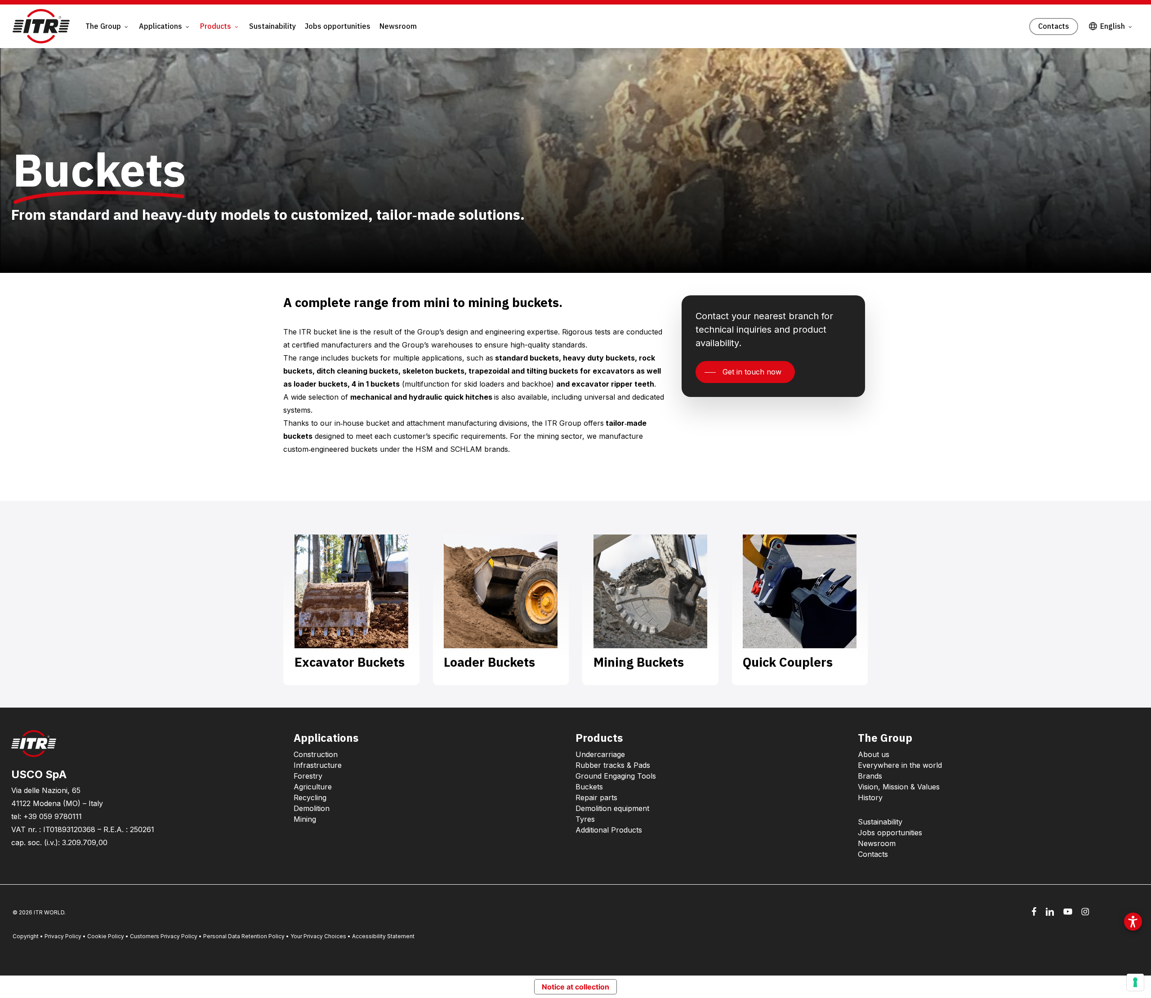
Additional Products (609, 829)
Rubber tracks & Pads (613, 765)
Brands (870, 775)
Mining (305, 819)
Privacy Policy (63, 936)
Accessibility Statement (383, 936)
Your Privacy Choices (318, 936)
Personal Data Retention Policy (244, 936)
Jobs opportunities (890, 832)
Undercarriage (600, 754)
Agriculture (313, 786)
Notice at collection (575, 986)
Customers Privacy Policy (163, 936)
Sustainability (880, 821)
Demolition (312, 808)
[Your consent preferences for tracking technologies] (1135, 982)
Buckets (589, 786)
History (870, 797)
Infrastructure (318, 765)
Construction (316, 754)
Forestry (308, 775)
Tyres (585, 819)
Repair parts (596, 797)
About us (873, 754)
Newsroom (877, 843)
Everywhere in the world (900, 765)
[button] (745, 372)
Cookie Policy (105, 936)
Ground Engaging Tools (616, 775)
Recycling (310, 797)
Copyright (26, 936)
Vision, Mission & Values (899, 786)
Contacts (873, 854)
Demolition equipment (612, 808)
